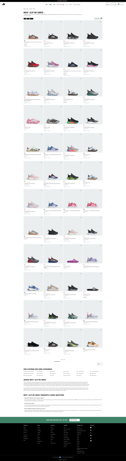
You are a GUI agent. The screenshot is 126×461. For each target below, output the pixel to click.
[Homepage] (3, 4)
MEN (46, 4)
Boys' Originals (52, 373)
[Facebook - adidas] (96, 427)
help (110, 2)
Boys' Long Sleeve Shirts (94, 371)
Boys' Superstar (39, 371)
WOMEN (50, 4)
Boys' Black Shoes (66, 373)
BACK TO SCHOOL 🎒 (60, 4)
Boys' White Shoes (93, 375)
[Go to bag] (123, 5)
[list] (59, 18)
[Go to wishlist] (120, 5)
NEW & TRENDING (77, 4)
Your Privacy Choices (56, 457)
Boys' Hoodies (52, 371)
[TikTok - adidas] (96, 438)
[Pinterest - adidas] (96, 435)
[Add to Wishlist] (41, 22)
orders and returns (113, 2)
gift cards (118, 2)
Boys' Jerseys (79, 375)
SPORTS (70, 4)
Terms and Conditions (70, 457)
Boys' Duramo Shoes (80, 371)
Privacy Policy (64, 457)
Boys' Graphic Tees (80, 373)
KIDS (54, 4)
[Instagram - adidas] (96, 430)
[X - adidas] (96, 433)
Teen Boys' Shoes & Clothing (28, 371)
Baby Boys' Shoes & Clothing (29, 373)
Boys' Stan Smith (40, 375)
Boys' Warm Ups (93, 373)
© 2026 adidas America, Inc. (63, 459)
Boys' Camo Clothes (66, 375)
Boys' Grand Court (40, 373)
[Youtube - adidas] (96, 441)
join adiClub (122, 2)
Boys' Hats (52, 375)
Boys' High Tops (66, 371)
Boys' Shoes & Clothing (28, 375)
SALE (67, 4)
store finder (107, 2)
